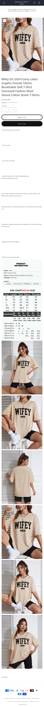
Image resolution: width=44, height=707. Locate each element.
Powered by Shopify (25, 698)
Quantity (4, 106)
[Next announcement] (40, 10)
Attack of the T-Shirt (14, 698)
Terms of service (34, 701)
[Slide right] (26, 75)
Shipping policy (23, 704)
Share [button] (5, 677)
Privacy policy (11, 701)
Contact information (22, 701)
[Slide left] (17, 75)
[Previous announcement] (4, 10)
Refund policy (35, 698)
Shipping (4, 102)
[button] (4, 3)
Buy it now (22, 124)
